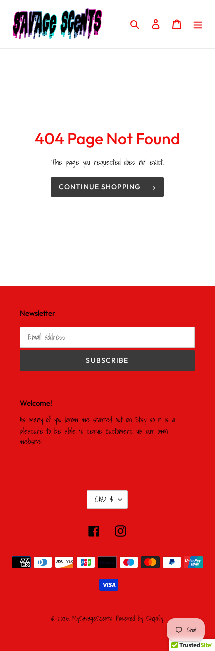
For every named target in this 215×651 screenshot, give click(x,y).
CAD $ (104, 499)
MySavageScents (92, 618)
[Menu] (198, 24)
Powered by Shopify (140, 618)
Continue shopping (100, 186)
